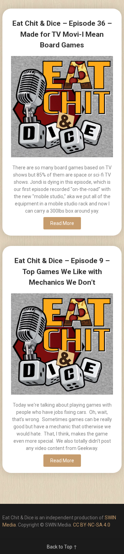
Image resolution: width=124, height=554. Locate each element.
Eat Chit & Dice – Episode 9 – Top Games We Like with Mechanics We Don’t (62, 271)
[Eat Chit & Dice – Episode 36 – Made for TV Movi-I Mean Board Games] (62, 107)
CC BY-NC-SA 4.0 (91, 525)
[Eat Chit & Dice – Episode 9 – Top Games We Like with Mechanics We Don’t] (62, 345)
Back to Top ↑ (62, 547)
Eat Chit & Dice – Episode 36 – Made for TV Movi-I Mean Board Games (62, 34)
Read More (62, 223)
